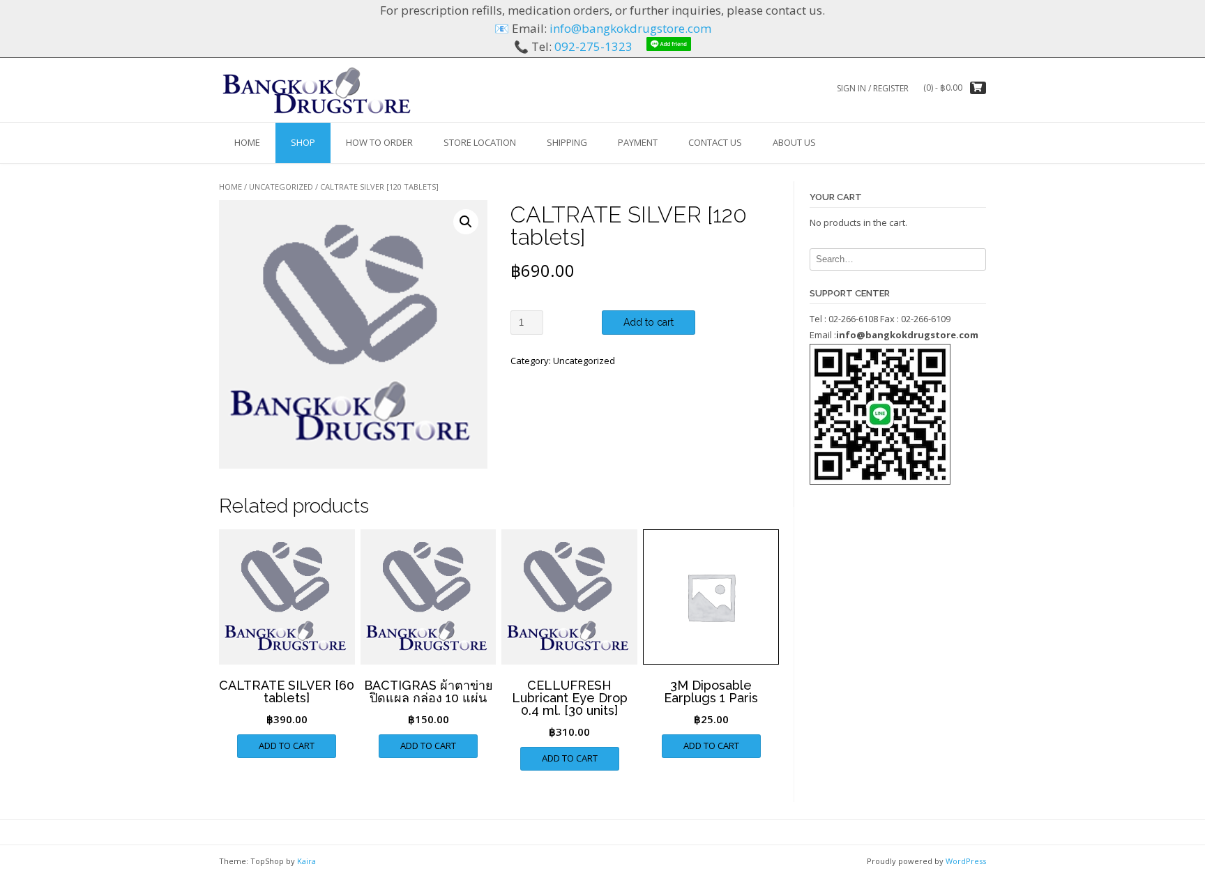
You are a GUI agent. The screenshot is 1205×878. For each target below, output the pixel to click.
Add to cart (648, 322)
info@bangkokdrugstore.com (630, 28)
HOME (247, 142)
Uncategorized (281, 186)
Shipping (567, 142)
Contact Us (715, 142)
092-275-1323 (593, 46)
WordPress (966, 861)
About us (794, 142)
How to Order (379, 142)
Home (230, 186)
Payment (638, 142)
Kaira (306, 861)
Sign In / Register (873, 88)
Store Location (480, 142)
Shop (303, 142)
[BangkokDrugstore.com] (316, 89)
